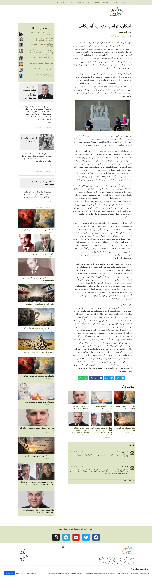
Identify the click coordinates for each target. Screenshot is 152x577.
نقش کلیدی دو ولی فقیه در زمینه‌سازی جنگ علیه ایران (79, 407)
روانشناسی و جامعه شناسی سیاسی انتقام (125, 407)
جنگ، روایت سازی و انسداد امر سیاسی (40, 304)
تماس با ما (60, 2)
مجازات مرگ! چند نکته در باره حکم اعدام (125, 429)
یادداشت (115, 2)
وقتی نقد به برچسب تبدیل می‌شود (42, 254)
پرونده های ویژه (83, 2)
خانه (131, 2)
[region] (76, 571)
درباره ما (71, 2)
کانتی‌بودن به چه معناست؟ (44, 69)
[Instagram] (56, 537)
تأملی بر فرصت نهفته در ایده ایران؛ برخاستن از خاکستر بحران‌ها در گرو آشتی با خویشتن (101, 431)
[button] (63, 546)
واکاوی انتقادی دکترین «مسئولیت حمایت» (39, 352)
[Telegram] (66, 537)
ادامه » (49, 122)
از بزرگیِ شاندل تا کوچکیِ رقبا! (42, 57)
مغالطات (96, 2)
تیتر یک (124, 2)
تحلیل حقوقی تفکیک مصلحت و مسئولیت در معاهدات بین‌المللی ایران (80, 430)
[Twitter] (86, 537)
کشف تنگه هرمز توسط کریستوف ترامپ (103, 407)
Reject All (20, 573)
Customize (31, 573)
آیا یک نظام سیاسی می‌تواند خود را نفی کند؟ (38, 328)
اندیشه (105, 2)
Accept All (9, 573)
